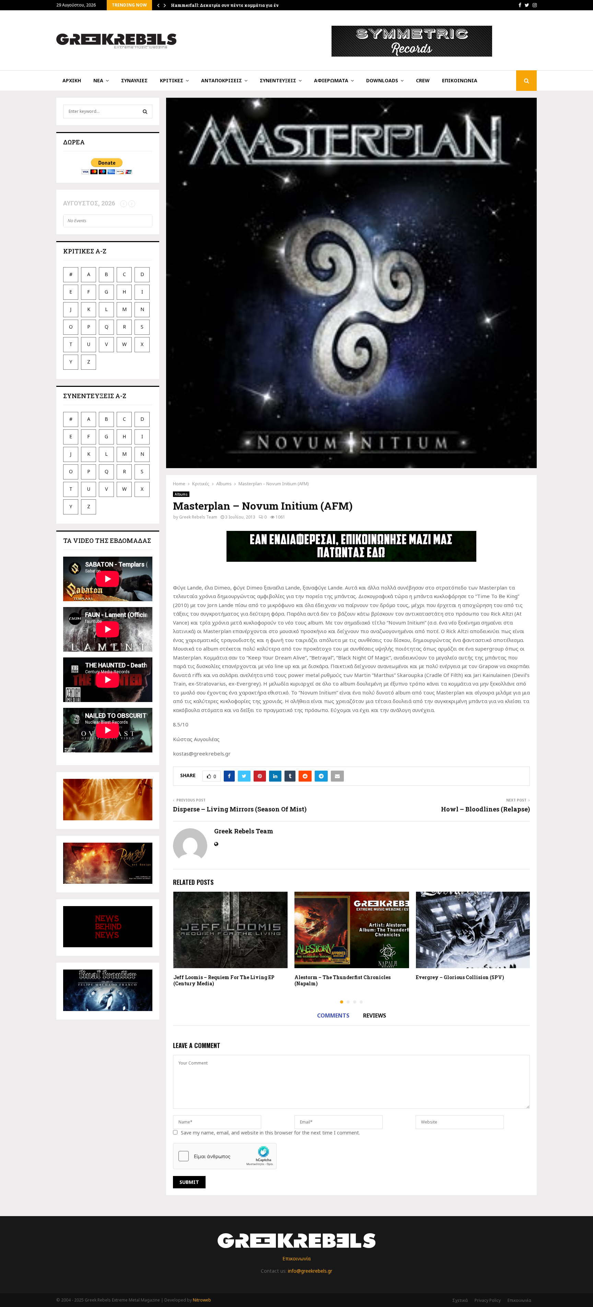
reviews (374, 1015)
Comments (333, 1015)
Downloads (382, 80)
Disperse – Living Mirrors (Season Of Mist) (239, 809)
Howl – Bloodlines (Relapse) (485, 809)
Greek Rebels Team (198, 517)
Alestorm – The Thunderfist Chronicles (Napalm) (342, 980)
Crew (423, 80)
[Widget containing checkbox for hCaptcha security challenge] (225, 1156)
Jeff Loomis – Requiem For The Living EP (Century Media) (224, 980)
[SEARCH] (145, 111)
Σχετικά (460, 1300)
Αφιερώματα (331, 80)
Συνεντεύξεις (278, 80)
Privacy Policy (488, 1300)
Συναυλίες (134, 80)
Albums (181, 494)
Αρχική (71, 80)
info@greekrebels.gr (310, 1271)
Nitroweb (202, 1300)
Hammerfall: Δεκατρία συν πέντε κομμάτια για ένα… (227, 5)
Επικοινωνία (459, 80)
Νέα (98, 80)
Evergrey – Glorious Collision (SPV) (460, 977)
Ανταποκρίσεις (221, 80)
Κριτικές (171, 80)
